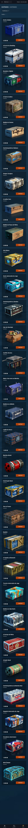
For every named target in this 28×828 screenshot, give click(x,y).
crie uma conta (24, 1)
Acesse (18, 1)
